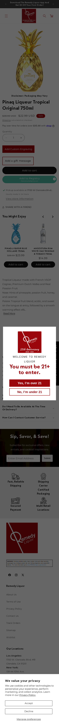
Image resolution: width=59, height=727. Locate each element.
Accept (29, 703)
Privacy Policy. (27, 694)
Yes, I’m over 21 (30, 383)
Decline (28, 711)
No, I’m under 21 (29, 392)
